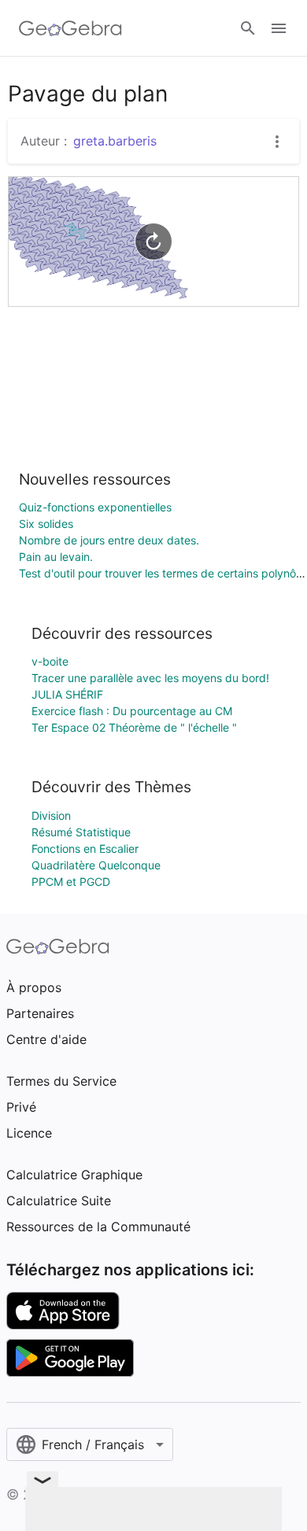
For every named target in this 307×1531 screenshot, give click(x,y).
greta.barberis (115, 141)
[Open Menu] (278, 28)
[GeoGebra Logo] (70, 28)
